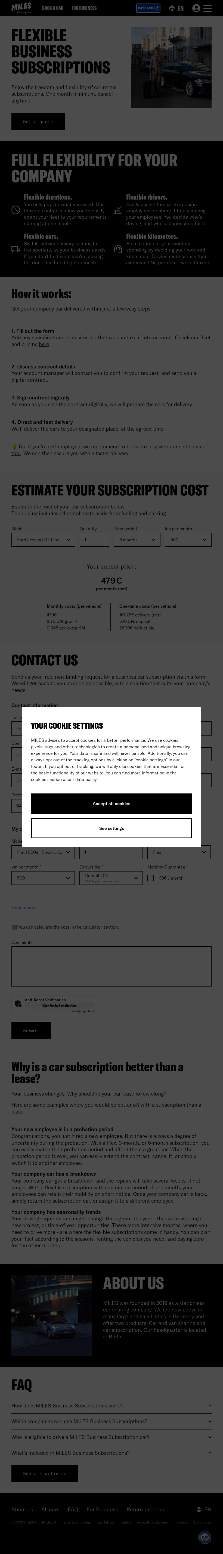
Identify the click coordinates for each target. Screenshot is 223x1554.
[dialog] (111, 777)
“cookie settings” (151, 759)
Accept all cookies (111, 803)
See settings (111, 828)
